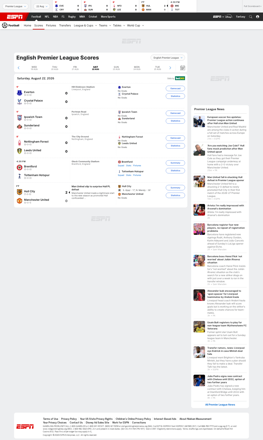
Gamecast (175, 88)
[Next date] (170, 68)
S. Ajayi (126, 190)
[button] (250, 16)
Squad (121, 165)
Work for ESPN (120, 422)
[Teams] (110, 25)
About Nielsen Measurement (195, 419)
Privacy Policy (69, 419)
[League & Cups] (96, 25)
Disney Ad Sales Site (97, 422)
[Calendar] (180, 68)
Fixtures (137, 165)
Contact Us (76, 422)
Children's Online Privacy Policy (133, 419)
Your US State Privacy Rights (96, 419)
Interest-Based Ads (165, 419)
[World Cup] (143, 25)
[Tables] (124, 25)
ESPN (15, 17)
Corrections (139, 422)
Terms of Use (50, 419)
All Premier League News (220, 404)
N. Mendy (141, 190)
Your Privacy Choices (55, 422)
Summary (175, 162)
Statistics (175, 96)
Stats (128, 165)
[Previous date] (18, 68)
